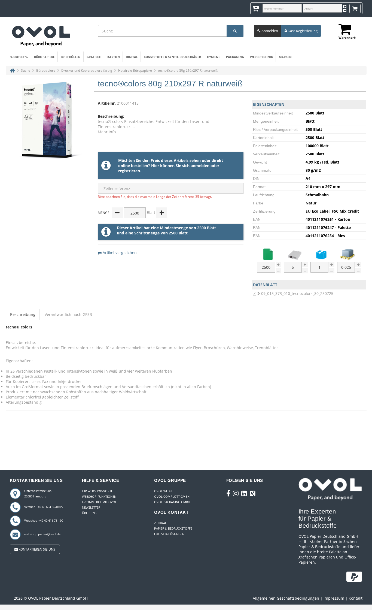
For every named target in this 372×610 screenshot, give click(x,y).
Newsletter (91, 507)
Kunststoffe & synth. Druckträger (172, 57)
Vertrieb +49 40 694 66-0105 (43, 507)
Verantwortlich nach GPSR (68, 314)
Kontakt (355, 598)
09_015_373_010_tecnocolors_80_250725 (297, 293)
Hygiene (213, 57)
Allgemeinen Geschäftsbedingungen (286, 598)
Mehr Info (107, 131)
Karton (113, 57)
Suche (25, 70)
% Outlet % (19, 57)
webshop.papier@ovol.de (42, 534)
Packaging (235, 57)
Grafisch (94, 57)
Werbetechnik (261, 57)
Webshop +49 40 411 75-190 (43, 520)
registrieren (129, 170)
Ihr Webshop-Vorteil (98, 491)
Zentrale (161, 523)
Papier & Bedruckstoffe (173, 528)
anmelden (200, 165)
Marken (285, 57)
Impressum (334, 598)
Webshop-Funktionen (99, 496)
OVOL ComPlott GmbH (172, 496)
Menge (103, 212)
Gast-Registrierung (302, 30)
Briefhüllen (71, 57)
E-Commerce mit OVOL (99, 502)
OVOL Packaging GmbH (172, 502)
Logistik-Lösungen (169, 534)
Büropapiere (44, 57)
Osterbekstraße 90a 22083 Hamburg (37, 493)
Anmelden (269, 30)
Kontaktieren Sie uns (36, 549)
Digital (132, 57)
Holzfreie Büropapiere (135, 70)
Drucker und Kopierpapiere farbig (86, 70)
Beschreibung (22, 314)
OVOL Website (164, 491)
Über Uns (89, 513)
